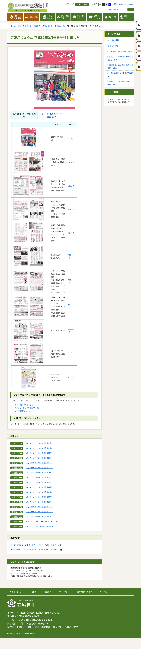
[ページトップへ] (126, 582)
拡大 (86, 4)
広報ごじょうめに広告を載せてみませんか (42, 521)
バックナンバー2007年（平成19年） (39, 462)
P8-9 (70, 233)
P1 (69, 138)
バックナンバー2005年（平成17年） (39, 453)
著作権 (33, 591)
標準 (78, 4)
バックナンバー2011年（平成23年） (39, 482)
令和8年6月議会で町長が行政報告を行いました (120, 74)
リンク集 (103, 591)
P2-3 (70, 162)
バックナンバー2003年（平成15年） (39, 443)
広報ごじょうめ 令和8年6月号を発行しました (120, 83)
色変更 (94, 4)
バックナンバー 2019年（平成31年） (40, 526)
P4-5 (70, 185)
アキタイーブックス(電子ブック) (27, 408)
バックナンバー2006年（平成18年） (39, 458)
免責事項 (47, 591)
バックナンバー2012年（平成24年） (39, 487)
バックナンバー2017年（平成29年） (39, 511)
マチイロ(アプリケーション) (25, 405)
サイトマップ (64, 591)
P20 (69, 377)
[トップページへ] (21, 603)
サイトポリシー (17, 591)
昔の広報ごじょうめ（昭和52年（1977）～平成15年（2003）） (36, 549)
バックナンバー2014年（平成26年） (39, 497)
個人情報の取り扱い (84, 591)
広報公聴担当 (113, 34)
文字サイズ (69, 4)
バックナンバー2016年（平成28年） (39, 506)
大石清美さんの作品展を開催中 (120, 51)
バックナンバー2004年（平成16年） (39, 448)
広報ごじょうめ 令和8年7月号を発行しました (120, 66)
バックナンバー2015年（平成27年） (39, 502)
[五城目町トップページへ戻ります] (28, 6)
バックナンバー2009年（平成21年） (39, 472)
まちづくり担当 (113, 40)
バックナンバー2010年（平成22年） (39, 477)
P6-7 (70, 209)
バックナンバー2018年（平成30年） (39, 516)
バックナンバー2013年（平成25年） (39, 492)
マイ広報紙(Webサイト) (23, 411)
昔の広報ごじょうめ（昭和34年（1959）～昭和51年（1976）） (36, 544)
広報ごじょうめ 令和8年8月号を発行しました (120, 58)
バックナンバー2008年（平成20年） (39, 467)
